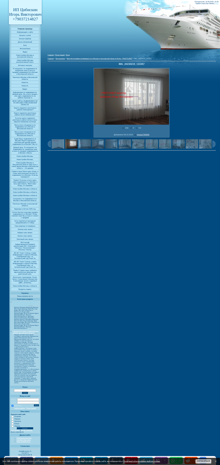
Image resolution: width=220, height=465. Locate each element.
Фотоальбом (60, 58)
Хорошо (17, 419)
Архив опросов (26, 430)
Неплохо (17, 421)
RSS (217, 3)
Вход (68, 55)
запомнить (18, 405)
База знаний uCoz (23, 442)
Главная (51, 55)
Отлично (17, 416)
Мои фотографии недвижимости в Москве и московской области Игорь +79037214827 (26, 304)
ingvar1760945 (143, 135)
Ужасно (17, 426)
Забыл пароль (19, 408)
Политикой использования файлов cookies (141, 461)
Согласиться (203, 461)
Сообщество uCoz (24, 440)
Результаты (15, 430)
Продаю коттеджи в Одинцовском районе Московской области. (25, 332)
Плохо (16, 424)
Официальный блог (24, 438)
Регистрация (31, 408)
